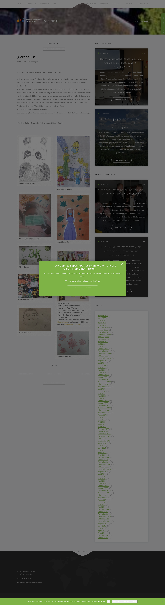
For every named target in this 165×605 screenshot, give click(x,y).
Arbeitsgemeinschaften (81, 288)
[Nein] (162, 602)
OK (109, 601)
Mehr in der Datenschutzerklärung (124, 601)
